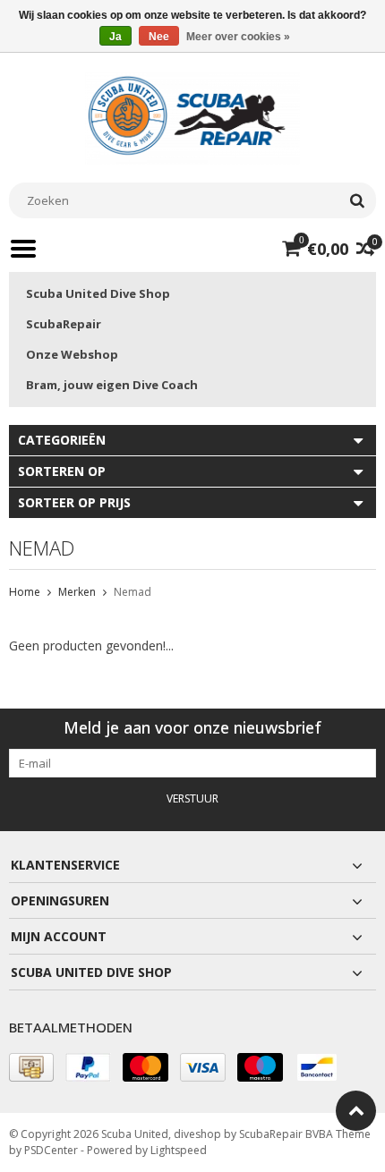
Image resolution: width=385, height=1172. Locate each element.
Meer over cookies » (238, 36)
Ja (115, 36)
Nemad (132, 591)
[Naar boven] (356, 1111)
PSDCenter (51, 1150)
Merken (77, 591)
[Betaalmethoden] (31, 1067)
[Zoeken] (357, 200)
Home (24, 591)
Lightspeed (178, 1150)
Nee (159, 36)
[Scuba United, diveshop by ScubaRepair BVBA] (192, 116)
